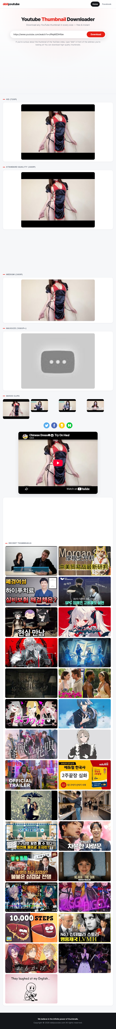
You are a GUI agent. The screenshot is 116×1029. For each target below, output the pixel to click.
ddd (11, 4)
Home (95, 4)
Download (96, 34)
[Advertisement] (58, 69)
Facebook (106, 4)
